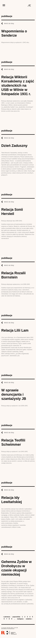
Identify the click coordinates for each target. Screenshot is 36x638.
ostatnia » (29, 619)
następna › (20, 619)
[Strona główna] (29, 5)
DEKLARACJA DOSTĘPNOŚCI (7, 628)
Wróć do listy (9, 23)
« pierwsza (6, 617)
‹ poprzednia (16, 617)
